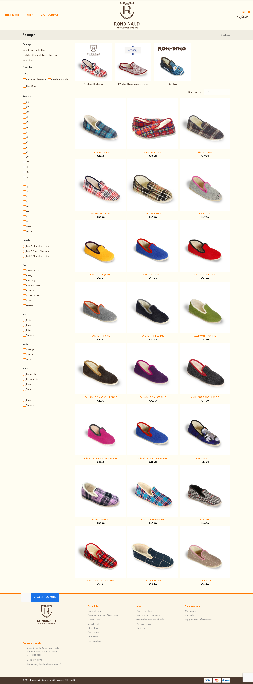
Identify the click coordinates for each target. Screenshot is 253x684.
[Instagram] (50, 632)
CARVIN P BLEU (101, 152)
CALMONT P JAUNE (100, 275)
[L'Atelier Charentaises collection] (133, 62)
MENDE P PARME (101, 520)
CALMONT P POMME (205, 336)
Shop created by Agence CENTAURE (59, 680)
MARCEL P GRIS (205, 152)
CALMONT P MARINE (152, 336)
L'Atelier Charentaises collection (40, 55)
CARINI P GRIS (205, 214)
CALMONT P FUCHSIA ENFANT (100, 458)
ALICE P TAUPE (205, 581)
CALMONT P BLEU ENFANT (152, 458)
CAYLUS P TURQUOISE (152, 520)
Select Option (91, 147)
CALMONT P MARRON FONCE (101, 397)
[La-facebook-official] (41, 632)
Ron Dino (28, 60)
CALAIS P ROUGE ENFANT (100, 581)
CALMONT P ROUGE (205, 275)
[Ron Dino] (172, 62)
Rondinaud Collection (34, 50)
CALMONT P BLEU (152, 275)
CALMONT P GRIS (100, 336)
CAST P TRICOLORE (205, 458)
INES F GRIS (205, 520)
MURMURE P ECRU (100, 214)
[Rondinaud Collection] (93, 62)
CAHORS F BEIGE (153, 214)
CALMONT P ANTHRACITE (205, 397)
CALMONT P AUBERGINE (153, 397)
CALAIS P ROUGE (153, 152)
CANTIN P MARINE (153, 581)
